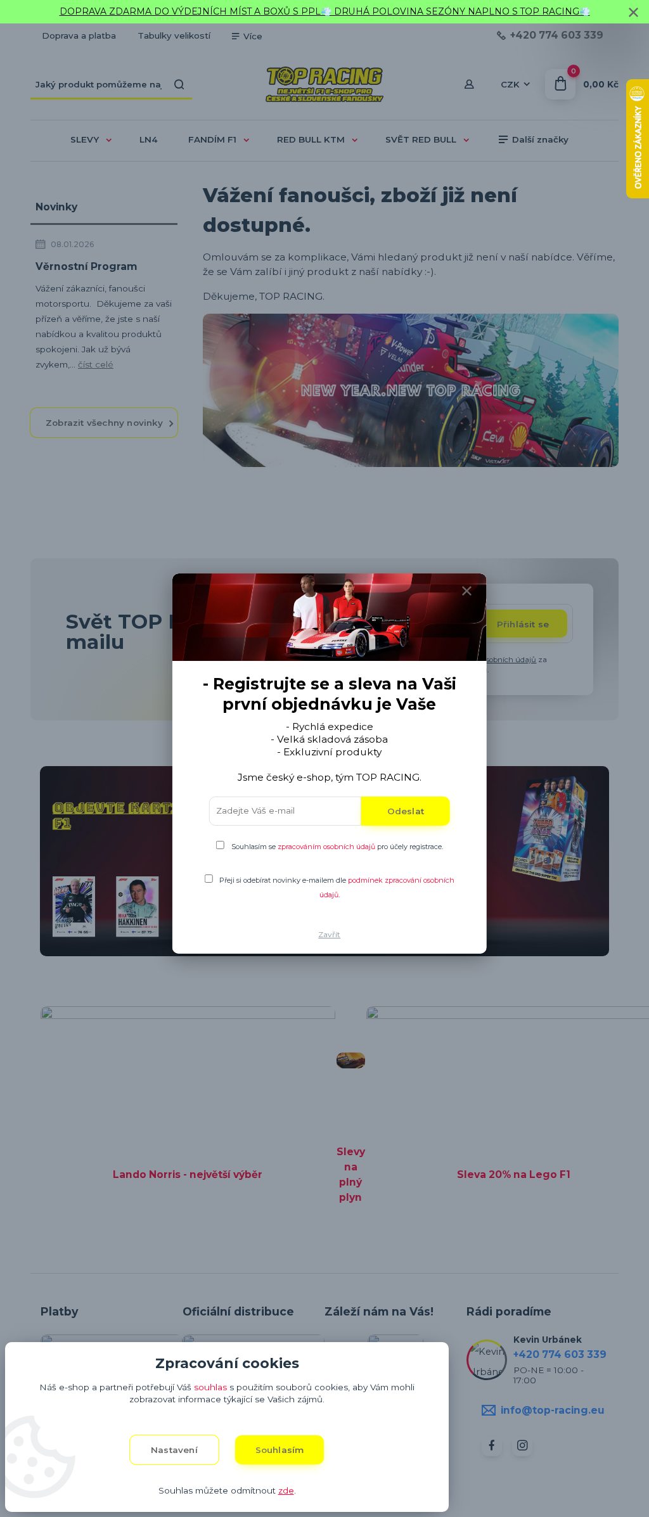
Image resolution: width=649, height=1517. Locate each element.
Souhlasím (279, 1450)
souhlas (210, 1387)
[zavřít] (633, 13)
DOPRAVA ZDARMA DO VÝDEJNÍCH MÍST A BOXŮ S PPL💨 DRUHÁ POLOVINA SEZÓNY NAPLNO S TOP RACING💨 (325, 11)
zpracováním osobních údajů (326, 846)
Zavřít (329, 934)
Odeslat (405, 811)
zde (286, 1490)
